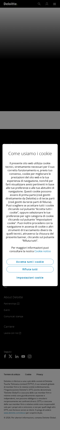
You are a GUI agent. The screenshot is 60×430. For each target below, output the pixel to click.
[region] (30, 215)
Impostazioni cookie (29, 277)
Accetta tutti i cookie (30, 262)
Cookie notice (42, 251)
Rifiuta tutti (30, 269)
